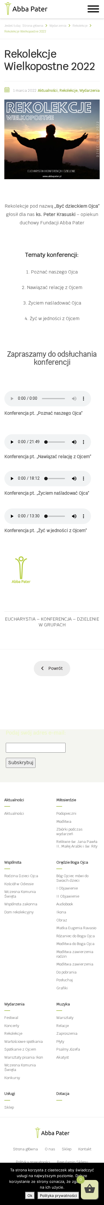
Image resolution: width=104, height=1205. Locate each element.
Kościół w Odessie (19, 883)
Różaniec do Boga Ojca (75, 936)
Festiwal (11, 1017)
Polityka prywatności (33, 1162)
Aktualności (47, 90)
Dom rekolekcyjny (19, 912)
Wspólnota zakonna (20, 904)
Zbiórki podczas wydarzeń (69, 831)
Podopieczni (66, 813)
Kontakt (84, 1149)
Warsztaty (64, 1017)
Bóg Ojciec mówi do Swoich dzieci (72, 878)
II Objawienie (67, 896)
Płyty (60, 1041)
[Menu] (93, 10)
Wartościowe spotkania (23, 1041)
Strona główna (25, 1149)
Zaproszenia (66, 1033)
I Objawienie (67, 888)
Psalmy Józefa (68, 1049)
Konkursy (12, 1077)
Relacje (62, 1025)
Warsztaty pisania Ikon (23, 1057)
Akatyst (62, 1057)
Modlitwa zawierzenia (74, 964)
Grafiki (62, 988)
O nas (50, 1149)
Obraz (61, 920)
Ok (29, 1195)
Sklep (9, 1107)
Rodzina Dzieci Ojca (21, 875)
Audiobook (64, 904)
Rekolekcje (68, 90)
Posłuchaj (64, 980)
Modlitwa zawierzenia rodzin (74, 954)
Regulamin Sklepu (72, 1162)
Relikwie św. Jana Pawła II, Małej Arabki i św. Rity (76, 844)
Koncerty (11, 1025)
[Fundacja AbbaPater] (26, 7)
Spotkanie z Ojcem (20, 1049)
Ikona (61, 912)
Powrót (56, 668)
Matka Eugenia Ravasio (76, 927)
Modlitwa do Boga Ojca (75, 943)
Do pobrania (66, 972)
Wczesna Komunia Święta (20, 894)
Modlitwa (63, 821)
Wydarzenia (89, 90)
